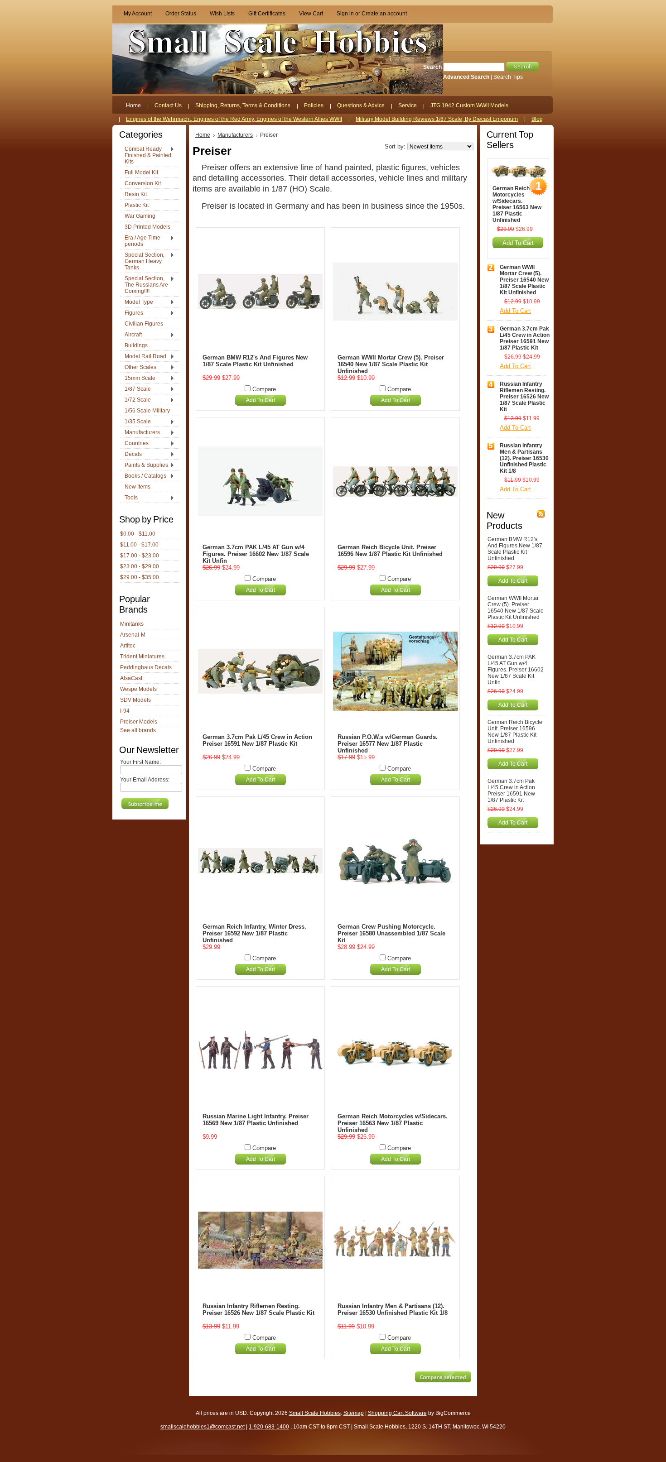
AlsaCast (131, 678)
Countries (134, 443)
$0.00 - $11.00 (137, 534)
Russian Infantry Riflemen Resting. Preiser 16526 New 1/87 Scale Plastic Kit (258, 1309)
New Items (137, 487)
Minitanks (132, 624)
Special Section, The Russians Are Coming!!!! (144, 284)
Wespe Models (138, 689)
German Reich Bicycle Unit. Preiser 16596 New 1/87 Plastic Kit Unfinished (390, 550)
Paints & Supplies (144, 465)
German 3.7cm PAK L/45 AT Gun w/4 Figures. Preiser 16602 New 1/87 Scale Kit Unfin (256, 554)
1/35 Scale (135, 422)
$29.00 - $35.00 (139, 577)
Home (202, 135)
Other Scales (138, 367)
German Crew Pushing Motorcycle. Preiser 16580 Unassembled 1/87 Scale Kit (391, 933)
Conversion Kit (143, 183)
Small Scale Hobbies (315, 1413)
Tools (129, 498)
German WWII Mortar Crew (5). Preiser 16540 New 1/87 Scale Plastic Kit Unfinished (391, 364)
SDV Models (135, 700)
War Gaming (140, 216)
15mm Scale (137, 378)
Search (432, 67)
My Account (138, 13)
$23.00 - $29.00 (139, 566)
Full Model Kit (141, 172)
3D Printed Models (147, 227)
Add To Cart (260, 400)
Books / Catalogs (143, 476)
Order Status (180, 13)
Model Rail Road (143, 356)
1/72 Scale (135, 400)
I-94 (125, 711)
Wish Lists (222, 13)
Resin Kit (136, 194)
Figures (131, 313)
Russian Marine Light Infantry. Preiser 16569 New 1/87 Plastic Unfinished (256, 1119)
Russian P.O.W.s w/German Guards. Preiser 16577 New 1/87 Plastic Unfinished (388, 743)
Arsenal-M (132, 635)
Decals (131, 454)
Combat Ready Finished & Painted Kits (145, 155)
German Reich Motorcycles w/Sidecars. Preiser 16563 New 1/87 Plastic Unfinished (393, 1123)
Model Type (136, 302)
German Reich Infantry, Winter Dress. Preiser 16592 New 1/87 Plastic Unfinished (254, 933)
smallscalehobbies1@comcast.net (202, 1427)
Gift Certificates (266, 13)
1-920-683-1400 (269, 1427)
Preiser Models (138, 722)
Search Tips (508, 77)
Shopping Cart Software (397, 1413)
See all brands (138, 730)
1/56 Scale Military (147, 410)
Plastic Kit (137, 205)
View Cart (311, 13)
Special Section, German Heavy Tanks (142, 261)
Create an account (384, 13)
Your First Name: (140, 762)
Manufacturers (140, 432)
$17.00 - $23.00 (139, 555)
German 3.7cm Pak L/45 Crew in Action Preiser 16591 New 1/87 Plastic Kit (257, 740)
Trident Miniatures (142, 656)
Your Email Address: (144, 780)
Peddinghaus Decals (146, 667)
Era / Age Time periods (140, 241)
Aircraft (131, 335)
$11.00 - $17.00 (139, 545)
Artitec (127, 645)
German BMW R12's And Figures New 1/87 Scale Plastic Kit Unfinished (255, 361)
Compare (264, 389)
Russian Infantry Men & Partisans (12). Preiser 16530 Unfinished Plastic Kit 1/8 (393, 1309)
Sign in (345, 13)
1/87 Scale (135, 389)
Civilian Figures (144, 324)
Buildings (136, 345)
